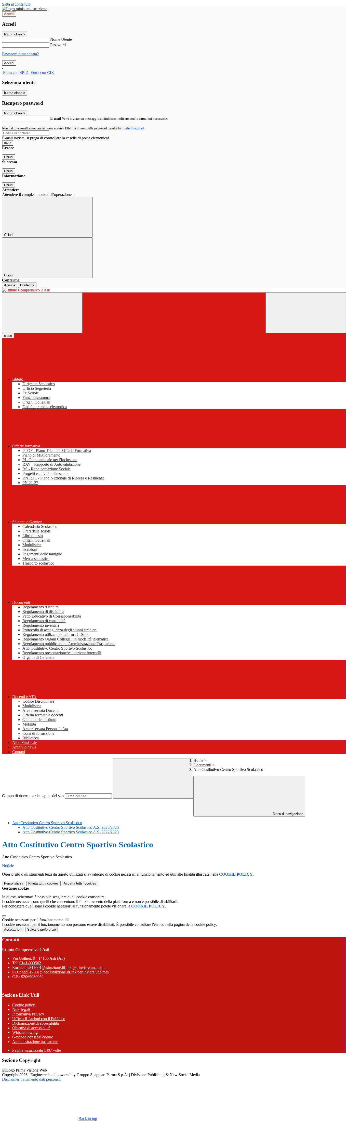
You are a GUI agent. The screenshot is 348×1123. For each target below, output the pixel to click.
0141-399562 (30, 963)
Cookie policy (23, 1005)
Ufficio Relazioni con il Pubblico (38, 1019)
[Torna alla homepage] (174, 290)
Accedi (9, 14)
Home (198, 760)
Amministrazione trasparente (35, 1041)
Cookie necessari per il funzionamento (33, 920)
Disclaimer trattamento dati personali (31, 1079)
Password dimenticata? (20, 54)
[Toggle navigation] (42, 312)
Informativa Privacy (28, 1014)
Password (58, 45)
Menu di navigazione (287, 814)
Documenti (202, 765)
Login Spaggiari (133, 128)
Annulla (9, 285)
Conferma (27, 285)
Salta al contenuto (16, 4)
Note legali (21, 1009)
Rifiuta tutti (43, 883)
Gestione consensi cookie (32, 1037)
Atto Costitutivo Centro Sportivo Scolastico (47, 823)
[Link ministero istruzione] (24, 9)
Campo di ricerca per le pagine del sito (33, 796)
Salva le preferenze (41, 929)
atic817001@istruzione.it (64, 967)
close (8, 336)
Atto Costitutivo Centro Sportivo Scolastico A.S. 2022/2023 (70, 832)
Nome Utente (61, 39)
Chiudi (8, 157)
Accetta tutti (80, 883)
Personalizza (13, 883)
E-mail (55, 118)
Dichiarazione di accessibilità (35, 1023)
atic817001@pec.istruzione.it (65, 972)
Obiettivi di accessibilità (31, 1028)
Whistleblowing (25, 1032)
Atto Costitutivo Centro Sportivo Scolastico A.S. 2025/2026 (70, 827)
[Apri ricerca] (305, 312)
